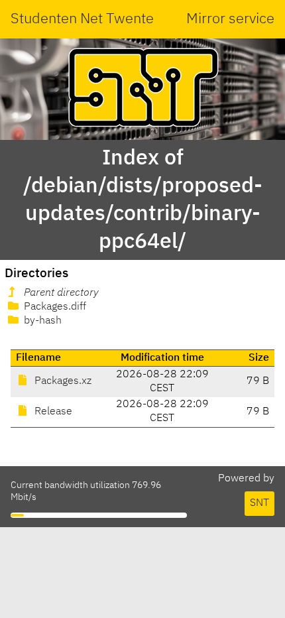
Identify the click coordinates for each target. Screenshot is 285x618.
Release (52, 411)
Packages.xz (61, 381)
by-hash (41, 321)
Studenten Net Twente (82, 19)
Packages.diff (53, 307)
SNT (259, 503)
